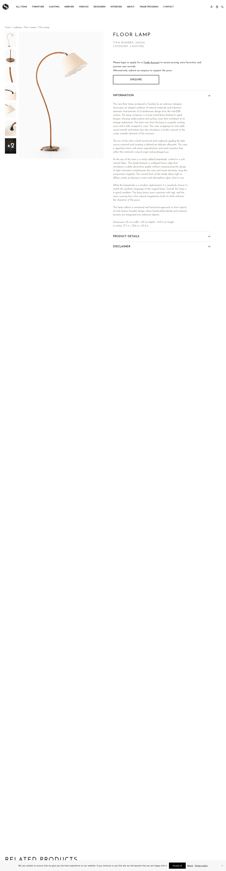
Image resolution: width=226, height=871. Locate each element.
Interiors (116, 7)
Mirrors (69, 7)
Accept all (177, 865)
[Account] (211, 6)
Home (8, 27)
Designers (99, 7)
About (131, 7)
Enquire (136, 79)
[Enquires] (217, 7)
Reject (190, 865)
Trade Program (148, 7)
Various (84, 7)
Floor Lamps (30, 27)
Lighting (54, 7)
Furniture (38, 7)
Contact (168, 7)
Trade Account (151, 62)
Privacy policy (201, 865)
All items (21, 7)
